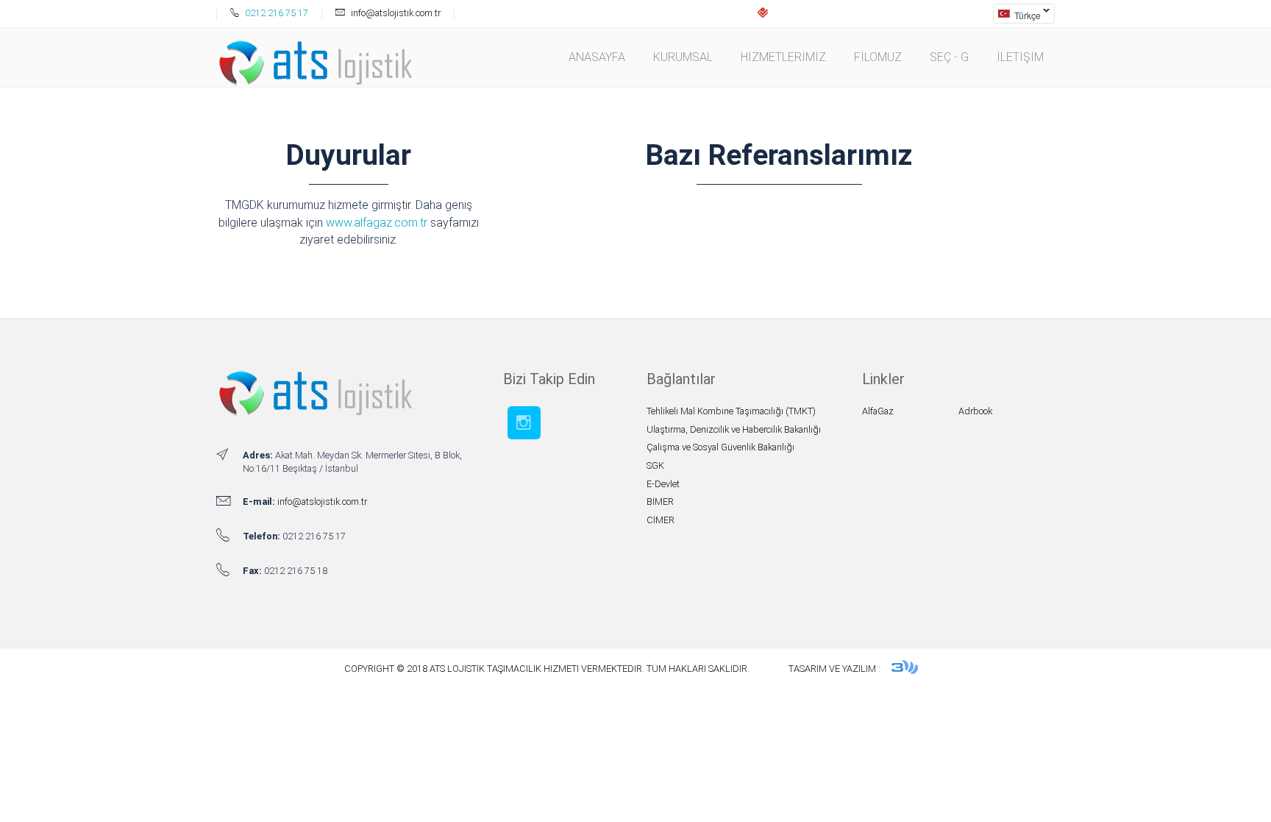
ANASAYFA (597, 57)
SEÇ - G (949, 57)
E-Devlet (663, 483)
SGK (655, 465)
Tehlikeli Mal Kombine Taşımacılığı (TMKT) (731, 411)
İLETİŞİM (1020, 57)
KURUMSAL (683, 57)
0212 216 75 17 (275, 12)
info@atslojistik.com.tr (322, 501)
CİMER (660, 519)
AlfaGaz (878, 411)
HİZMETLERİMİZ (783, 57)
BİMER (660, 501)
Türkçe (1017, 15)
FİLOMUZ (878, 57)
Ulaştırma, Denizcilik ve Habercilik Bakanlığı (734, 429)
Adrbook (975, 411)
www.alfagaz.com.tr (376, 223)
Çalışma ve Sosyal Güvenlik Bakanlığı (720, 447)
